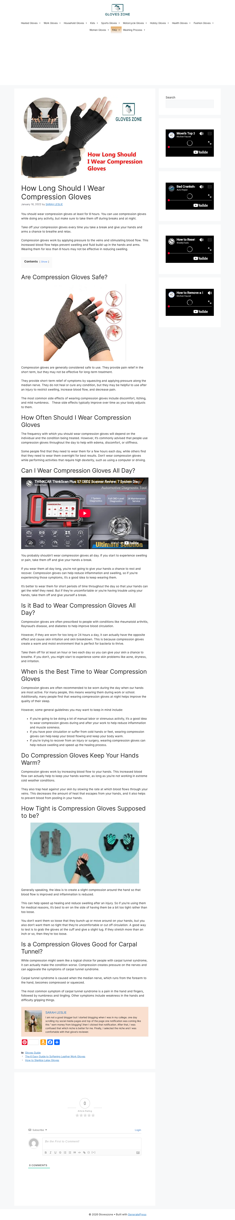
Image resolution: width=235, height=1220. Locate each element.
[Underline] (55, 1152)
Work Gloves (51, 23)
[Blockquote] (74, 1152)
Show (44, 261)
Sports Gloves (109, 23)
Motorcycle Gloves (133, 23)
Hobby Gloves (158, 23)
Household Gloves (74, 23)
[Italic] (50, 1152)
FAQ (114, 29)
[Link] (84, 1152)
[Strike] (60, 1152)
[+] (93, 1152)
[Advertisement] (117, 59)
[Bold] (45, 1152)
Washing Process (132, 29)
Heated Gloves (29, 23)
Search (170, 97)
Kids (92, 23)
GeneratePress (137, 1214)
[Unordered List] (69, 1152)
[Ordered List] (65, 1152)
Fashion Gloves (202, 23)
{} (89, 1152)
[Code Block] (79, 1152)
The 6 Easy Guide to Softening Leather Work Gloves (55, 1056)
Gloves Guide (33, 1052)
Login (137, 1129)
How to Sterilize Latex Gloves (42, 1060)
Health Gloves (180, 23)
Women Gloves (97, 29)
